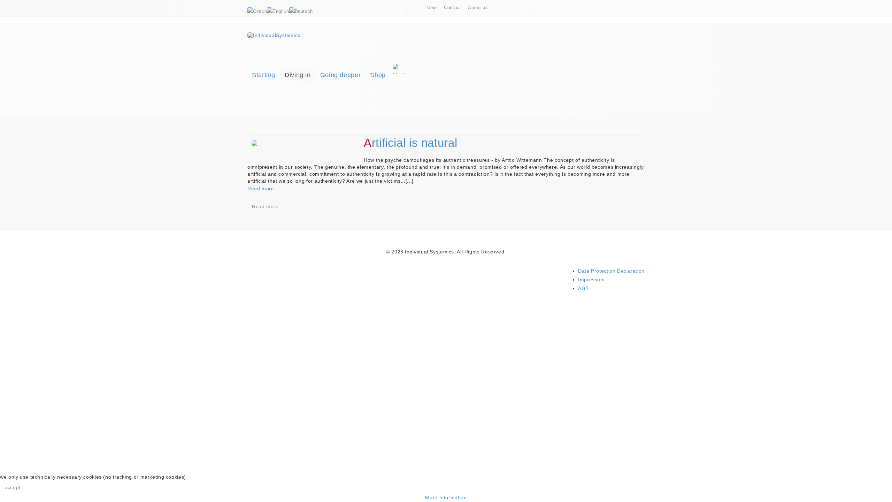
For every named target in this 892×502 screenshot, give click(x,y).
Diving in (298, 74)
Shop (378, 74)
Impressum (591, 279)
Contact (452, 7)
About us (478, 7)
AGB (583, 288)
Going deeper (340, 74)
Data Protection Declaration (611, 271)
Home (430, 7)
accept (13, 487)
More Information (446, 497)
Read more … (268, 206)
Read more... (263, 188)
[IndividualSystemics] (273, 35)
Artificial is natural (410, 142)
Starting (263, 74)
